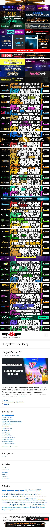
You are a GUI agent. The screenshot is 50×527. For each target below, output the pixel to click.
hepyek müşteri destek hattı (30, 500)
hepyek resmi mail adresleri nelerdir (41, 502)
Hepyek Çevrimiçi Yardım (8, 443)
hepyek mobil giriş (22, 500)
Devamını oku (22, 396)
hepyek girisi (23, 494)
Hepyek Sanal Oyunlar (8, 439)
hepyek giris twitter (34, 494)
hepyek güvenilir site (42, 496)
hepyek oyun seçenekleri (16, 502)
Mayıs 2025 (5, 472)
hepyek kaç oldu (30, 499)
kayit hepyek (7, 509)
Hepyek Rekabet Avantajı (8, 437)
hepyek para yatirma (31, 502)
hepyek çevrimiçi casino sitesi (7, 507)
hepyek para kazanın (23, 502)
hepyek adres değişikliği (33, 490)
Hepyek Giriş (6, 496)
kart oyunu (43, 507)
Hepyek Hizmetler (19, 402)
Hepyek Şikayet (35, 507)
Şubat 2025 (5, 474)
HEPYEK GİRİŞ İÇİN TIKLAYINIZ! (25, 51)
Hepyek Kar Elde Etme (8, 415)
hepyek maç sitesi (15, 500)
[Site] (25, 85)
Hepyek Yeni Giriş (38, 504)
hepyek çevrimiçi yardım (17, 507)
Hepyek (6, 400)
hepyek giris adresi (10, 494)
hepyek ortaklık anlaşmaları (6, 502)
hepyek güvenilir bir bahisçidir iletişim (32, 496)
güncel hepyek (17, 490)
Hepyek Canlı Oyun (7, 435)
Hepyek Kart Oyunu (7, 424)
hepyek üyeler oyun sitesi (25, 507)
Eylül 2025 (4, 467)
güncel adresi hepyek (10, 490)
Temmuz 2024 (6, 478)
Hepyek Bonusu (6, 432)
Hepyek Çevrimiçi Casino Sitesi (10, 446)
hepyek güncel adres (18, 496)
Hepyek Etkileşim (6, 430)
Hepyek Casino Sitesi (7, 419)
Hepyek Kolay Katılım (7, 441)
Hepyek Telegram (17, 504)
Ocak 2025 (5, 476)
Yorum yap (6, 404)
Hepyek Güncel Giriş (13, 352)
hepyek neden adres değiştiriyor (41, 500)
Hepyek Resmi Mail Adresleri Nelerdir (11, 421)
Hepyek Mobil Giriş (7, 417)
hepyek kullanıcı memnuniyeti (7, 500)
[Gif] (25, 139)
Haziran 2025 (5, 470)
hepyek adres (22, 490)
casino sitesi (4, 490)
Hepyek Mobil (5, 426)
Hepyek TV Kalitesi (7, 428)
